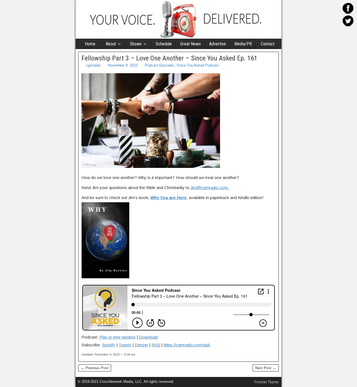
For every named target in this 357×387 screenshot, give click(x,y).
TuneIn (125, 344)
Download (148, 337)
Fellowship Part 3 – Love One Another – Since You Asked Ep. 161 (169, 58)
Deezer (141, 344)
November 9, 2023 (123, 65)
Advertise (217, 43)
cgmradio (93, 65)
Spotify (108, 344)
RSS (155, 344)
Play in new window (117, 337)
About (111, 43)
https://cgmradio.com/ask (186, 344)
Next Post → (265, 368)
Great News (190, 43)
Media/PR (243, 43)
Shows (136, 43)
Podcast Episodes (159, 65)
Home (90, 43)
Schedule (164, 43)
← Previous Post (94, 368)
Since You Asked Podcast (198, 65)
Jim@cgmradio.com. (209, 187)
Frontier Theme (266, 381)
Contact (267, 43)
